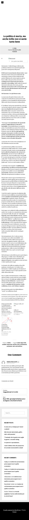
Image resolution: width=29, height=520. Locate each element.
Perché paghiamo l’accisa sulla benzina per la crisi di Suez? (14, 494)
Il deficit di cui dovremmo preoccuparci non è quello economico (14, 464)
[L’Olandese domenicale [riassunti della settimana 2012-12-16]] (6, 321)
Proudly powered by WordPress (12, 510)
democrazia (9, 344)
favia (18, 344)
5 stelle (18, 342)
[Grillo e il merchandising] (19, 306)
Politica (9, 342)
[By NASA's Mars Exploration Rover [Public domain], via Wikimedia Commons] (11, 58)
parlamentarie (23, 344)
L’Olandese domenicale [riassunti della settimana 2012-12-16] (6, 327)
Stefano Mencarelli (12, 362)
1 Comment (14, 51)
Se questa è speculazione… (12, 442)
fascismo (15, 344)
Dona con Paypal (16, 298)
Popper (14, 512)
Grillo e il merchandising (18, 310)
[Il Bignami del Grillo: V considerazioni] (7, 309)
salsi (14, 346)
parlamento (9, 346)
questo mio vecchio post (18, 179)
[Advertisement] (14, 15)
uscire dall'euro (18, 346)
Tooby (15, 48)
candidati (4, 344)
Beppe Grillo (23, 342)
